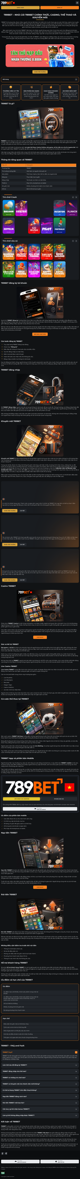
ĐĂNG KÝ (59, 7)
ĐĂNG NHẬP (20, 7)
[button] (11, 92)
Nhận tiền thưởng (40, 72)
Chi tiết (22, 510)
